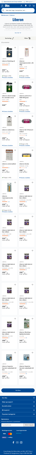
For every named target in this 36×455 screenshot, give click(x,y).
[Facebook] (13, 442)
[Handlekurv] (33, 5)
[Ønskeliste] (30, 5)
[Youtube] (17, 442)
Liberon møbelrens (8, 130)
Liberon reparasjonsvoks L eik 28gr (26, 62)
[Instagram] (21, 442)
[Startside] (12, 5)
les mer (17, 33)
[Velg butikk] (26, 5)
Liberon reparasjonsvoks (7, 197)
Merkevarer (4, 15)
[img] (9, 64)
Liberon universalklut (9, 164)
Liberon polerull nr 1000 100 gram (25, 96)
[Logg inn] (21, 5)
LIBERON (4, 58)
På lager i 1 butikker (25, 145)
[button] (18, 390)
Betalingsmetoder (7, 430)
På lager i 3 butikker (25, 111)
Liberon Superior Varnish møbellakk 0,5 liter (9, 368)
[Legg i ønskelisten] (15, 47)
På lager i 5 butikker (25, 77)
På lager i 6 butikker (8, 77)
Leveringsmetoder (21, 430)
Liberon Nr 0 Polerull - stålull (26, 130)
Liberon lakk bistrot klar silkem (25, 197)
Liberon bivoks (24, 164)
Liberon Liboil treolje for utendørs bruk (8, 96)
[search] (3, 10)
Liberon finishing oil (8, 61)
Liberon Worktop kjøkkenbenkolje (24, 333)
